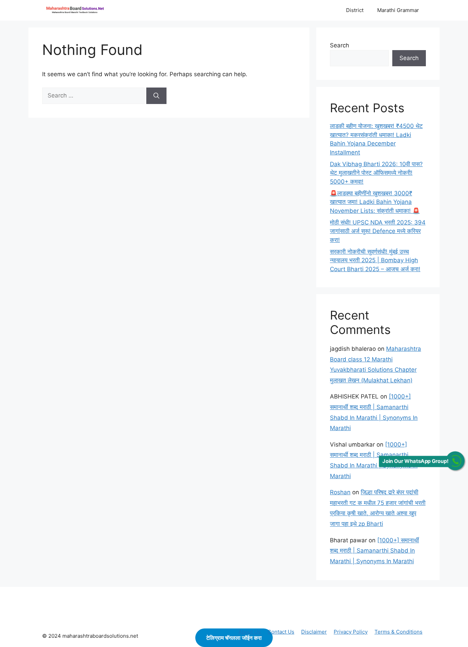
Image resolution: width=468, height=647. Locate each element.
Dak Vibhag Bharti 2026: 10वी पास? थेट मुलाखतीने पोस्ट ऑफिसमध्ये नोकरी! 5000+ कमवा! (376, 173)
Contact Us (281, 631)
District (355, 10)
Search (339, 45)
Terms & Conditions (398, 631)
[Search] (156, 96)
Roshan (340, 492)
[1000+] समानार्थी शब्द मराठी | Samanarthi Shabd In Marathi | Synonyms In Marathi (374, 551)
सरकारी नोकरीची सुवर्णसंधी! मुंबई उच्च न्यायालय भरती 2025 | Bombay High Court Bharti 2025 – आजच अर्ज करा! (375, 260)
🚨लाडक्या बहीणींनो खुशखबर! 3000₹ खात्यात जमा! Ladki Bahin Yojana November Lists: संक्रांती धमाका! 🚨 (375, 202)
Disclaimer (314, 631)
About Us (249, 631)
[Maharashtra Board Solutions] (76, 10)
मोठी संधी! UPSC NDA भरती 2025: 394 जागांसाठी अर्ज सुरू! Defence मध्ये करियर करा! (378, 231)
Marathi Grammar (398, 10)
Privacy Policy (351, 631)
